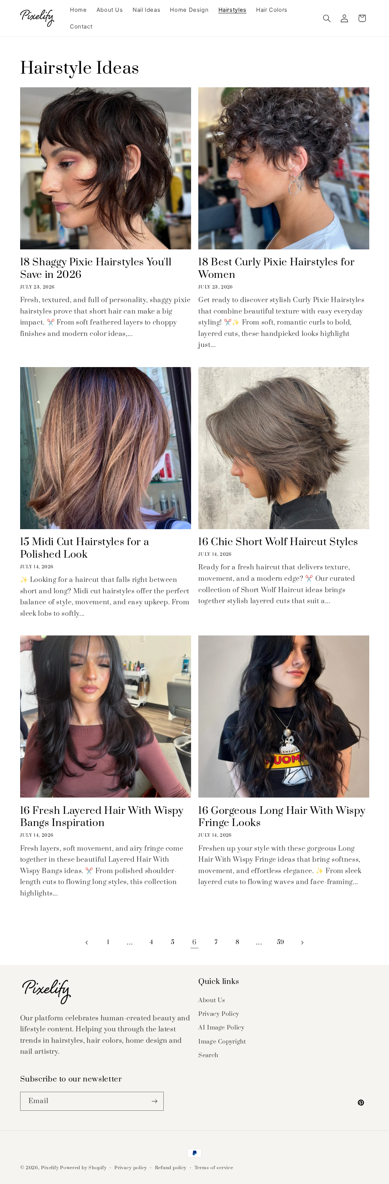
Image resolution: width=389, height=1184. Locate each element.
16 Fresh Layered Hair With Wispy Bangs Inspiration (101, 817)
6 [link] (194, 942)
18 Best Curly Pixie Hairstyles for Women (276, 268)
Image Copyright (222, 1041)
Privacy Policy (218, 1014)
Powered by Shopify (83, 1168)
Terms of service (213, 1168)
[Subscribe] (154, 1101)
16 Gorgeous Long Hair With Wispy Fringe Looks (281, 817)
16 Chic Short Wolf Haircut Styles (278, 542)
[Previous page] (86, 942)
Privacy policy (130, 1168)
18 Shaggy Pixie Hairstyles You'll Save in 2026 (96, 268)
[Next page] (302, 942)
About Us (211, 1000)
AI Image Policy (221, 1027)
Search (208, 1055)
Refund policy (171, 1168)
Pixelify (50, 1168)
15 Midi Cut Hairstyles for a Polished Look (84, 548)
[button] (326, 18)
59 (281, 942)
